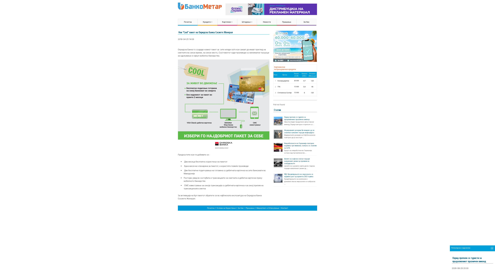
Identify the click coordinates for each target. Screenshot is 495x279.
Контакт (284, 208)
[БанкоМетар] (200, 6)
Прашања (286, 22)
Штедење (246, 22)
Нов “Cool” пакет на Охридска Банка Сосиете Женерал (206, 32)
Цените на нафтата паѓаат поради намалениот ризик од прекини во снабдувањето (297, 161)
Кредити (207, 22)
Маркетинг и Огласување (268, 208)
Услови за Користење (226, 208)
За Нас (306, 22)
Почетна (188, 22)
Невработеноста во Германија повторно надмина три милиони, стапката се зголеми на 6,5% (300, 145)
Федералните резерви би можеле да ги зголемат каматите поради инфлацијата (299, 131)
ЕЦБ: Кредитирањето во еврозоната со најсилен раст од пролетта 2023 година (298, 175)
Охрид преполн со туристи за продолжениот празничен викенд (297, 118)
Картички (226, 22)
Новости (267, 22)
